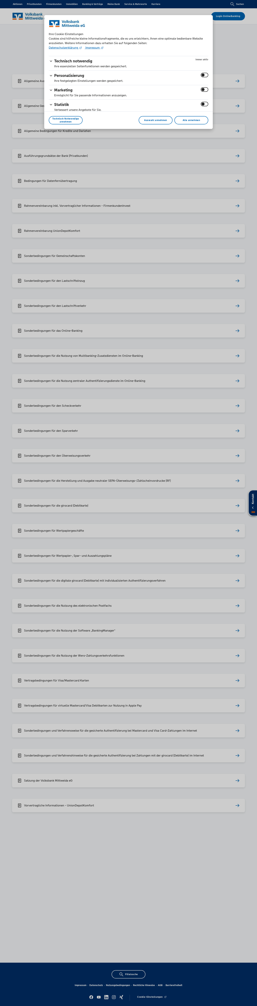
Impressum (92, 47)
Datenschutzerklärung (64, 47)
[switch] (204, 75)
